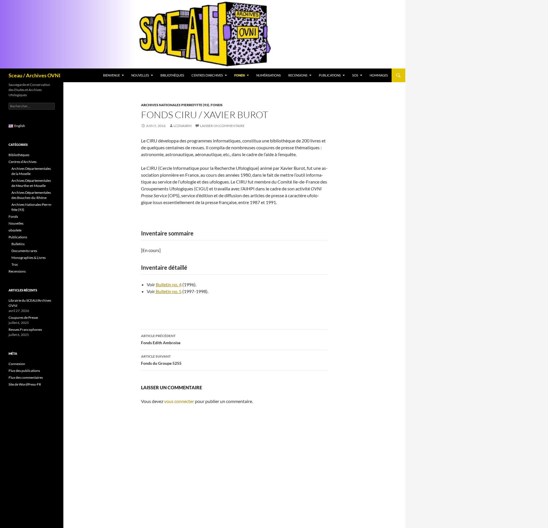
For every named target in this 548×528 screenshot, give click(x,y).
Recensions (297, 75)
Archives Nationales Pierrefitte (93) (175, 105)
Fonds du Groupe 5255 (161, 360)
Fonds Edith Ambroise (160, 339)
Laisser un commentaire (222, 126)
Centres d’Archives (207, 75)
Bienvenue (111, 75)
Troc (14, 264)
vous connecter (179, 401)
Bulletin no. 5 (168, 291)
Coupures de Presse (23, 317)
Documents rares (24, 251)
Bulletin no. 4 (169, 284)
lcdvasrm (183, 126)
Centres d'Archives (23, 162)
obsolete (15, 230)
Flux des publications (24, 370)
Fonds (239, 75)
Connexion (17, 364)
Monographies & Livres (28, 257)
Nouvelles (140, 75)
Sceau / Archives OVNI (35, 75)
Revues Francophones (25, 329)
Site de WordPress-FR (25, 384)
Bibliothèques (172, 75)
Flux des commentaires (26, 377)
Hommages (379, 75)
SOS (355, 75)
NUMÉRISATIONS (268, 75)
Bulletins (18, 244)
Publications (330, 75)
